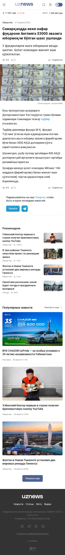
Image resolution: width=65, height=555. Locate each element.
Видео (47, 504)
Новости (18, 504)
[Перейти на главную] (24, 4)
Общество (7, 22)
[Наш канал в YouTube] (43, 526)
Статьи (30, 504)
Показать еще (32, 478)
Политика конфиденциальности (33, 533)
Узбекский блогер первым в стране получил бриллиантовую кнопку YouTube (30, 407)
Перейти (13, 208)
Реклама (6, 360)
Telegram (40, 197)
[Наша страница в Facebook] (36, 526)
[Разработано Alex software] (32, 549)
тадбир (45, 119)
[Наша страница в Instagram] (22, 526)
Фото (39, 504)
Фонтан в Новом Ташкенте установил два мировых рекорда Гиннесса (28, 461)
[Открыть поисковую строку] (43, 4)
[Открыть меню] (4, 4)
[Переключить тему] (59, 4)
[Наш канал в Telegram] (29, 526)
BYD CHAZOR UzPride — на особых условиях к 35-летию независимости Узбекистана (31, 352)
